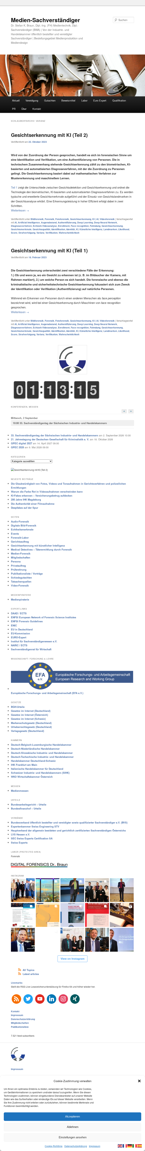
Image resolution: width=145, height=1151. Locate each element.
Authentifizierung (67, 222)
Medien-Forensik (20, 553)
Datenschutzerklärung (75, 1146)
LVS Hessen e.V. (20, 834)
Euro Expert (99, 100)
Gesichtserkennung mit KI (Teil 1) (49, 250)
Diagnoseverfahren (21, 226)
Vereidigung (31, 100)
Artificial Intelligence (29, 222)
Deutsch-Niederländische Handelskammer (35, 748)
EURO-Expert (18, 637)
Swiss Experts (19, 842)
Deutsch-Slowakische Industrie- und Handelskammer (42, 753)
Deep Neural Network (105, 222)
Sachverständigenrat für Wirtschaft (31, 649)
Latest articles (31, 974)
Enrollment (64, 226)
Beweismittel (68, 100)
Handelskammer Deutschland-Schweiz (33, 761)
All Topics (28, 970)
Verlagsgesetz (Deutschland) (27, 731)
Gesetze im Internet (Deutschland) (30, 711)
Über (23, 109)
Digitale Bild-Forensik (23, 525)
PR (13, 109)
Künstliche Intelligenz (90, 229)
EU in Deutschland (22, 629)
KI (77, 229)
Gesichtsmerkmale (21, 229)
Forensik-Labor (20, 537)
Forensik (49, 219)
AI (16, 222)
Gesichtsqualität (41, 229)
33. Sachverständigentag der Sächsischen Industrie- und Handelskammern (60, 423)
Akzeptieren (72, 1116)
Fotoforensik (62, 219)
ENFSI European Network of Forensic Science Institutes (43, 617)
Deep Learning (85, 222)
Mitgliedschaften (20, 557)
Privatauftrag (18, 565)
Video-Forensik (20, 585)
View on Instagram (72, 958)
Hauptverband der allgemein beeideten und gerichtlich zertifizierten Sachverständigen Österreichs (68, 830)
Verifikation (52, 232)
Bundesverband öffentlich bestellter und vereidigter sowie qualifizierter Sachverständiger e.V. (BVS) (69, 822)
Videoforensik (107, 219)
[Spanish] (139, 1145)
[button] (139, 1081)
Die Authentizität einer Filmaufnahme (32, 503)
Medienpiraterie (20, 599)
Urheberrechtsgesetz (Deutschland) (31, 727)
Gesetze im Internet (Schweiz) (28, 719)
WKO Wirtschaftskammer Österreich (32, 776)
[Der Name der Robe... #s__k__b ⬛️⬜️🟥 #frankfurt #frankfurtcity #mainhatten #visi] (122, 915)
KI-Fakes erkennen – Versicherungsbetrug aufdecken (41, 495)
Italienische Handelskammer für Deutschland (37, 768)
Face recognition (80, 226)
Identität (70, 229)
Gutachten (50, 100)
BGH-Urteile (18, 707)
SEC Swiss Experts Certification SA (31, 838)
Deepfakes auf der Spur (24, 507)
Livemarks (16, 982)
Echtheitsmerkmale (22, 529)
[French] (125, 1145)
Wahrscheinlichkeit (69, 232)
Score (14, 232)
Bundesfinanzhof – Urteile (26, 808)
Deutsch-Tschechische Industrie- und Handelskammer (42, 757)
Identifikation (58, 229)
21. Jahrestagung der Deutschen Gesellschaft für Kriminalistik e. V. (50, 439)
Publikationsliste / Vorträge (27, 573)
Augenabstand (49, 222)
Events (15, 533)
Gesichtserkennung (80, 219)
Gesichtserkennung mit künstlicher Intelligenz (38, 545)
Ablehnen (72, 1126)
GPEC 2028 (17, 447)
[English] (120, 1145)
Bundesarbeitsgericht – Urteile (28, 804)
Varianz (40, 232)
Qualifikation (119, 100)
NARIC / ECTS (19, 645)
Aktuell (16, 100)
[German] (129, 1145)
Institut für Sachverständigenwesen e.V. (34, 641)
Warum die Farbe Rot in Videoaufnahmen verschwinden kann (47, 491)
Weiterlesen (20, 210)
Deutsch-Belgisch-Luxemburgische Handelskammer (41, 744)
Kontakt (36, 109)
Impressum (94, 1146)
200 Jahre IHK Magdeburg (26, 499)
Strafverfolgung (27, 232)
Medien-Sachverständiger (45, 20)
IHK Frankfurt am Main (24, 765)
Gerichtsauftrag (20, 541)
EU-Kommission (20, 633)
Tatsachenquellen (21, 581)
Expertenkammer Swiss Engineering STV (35, 826)
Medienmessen (20, 790)
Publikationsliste (20, 1027)
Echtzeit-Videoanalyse (45, 226)
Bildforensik (37, 219)
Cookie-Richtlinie (53, 1146)
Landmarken (110, 229)
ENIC (14, 625)
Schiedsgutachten (21, 577)
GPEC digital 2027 (21, 443)
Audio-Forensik (20, 521)
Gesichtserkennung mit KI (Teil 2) (49, 134)
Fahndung (95, 226)
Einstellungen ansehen (72, 1137)
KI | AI (95, 219)
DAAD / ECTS (19, 613)
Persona (16, 561)
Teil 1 (14, 187)
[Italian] (134, 1145)
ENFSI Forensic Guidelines (27, 621)
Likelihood (123, 229)
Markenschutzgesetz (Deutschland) (31, 723)
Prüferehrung (18, 569)
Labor (84, 100)
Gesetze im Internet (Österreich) (29, 715)
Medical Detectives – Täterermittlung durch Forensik (41, 549)
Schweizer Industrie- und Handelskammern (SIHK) (40, 772)
